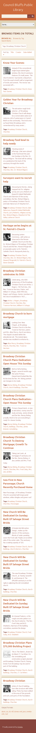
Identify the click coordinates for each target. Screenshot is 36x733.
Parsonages (15, 504)
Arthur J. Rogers (13, 300)
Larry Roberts (14, 212)
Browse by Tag (18, 38)
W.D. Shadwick (13, 634)
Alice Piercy (12, 343)
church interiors (15, 549)
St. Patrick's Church (24, 260)
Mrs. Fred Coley (22, 469)
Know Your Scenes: (13, 62)
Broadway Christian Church (17, 89)
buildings (12, 426)
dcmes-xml (18, 711)
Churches (6, 132)
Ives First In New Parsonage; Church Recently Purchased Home (17, 484)
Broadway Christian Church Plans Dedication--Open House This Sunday (17, 399)
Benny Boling (12, 385)
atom (3, 711)
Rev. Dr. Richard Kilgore (19, 170)
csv (7, 711)
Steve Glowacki (8, 263)
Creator (19, 52)
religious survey (25, 212)
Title (12, 52)
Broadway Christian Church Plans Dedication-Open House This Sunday (17, 360)
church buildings (14, 387)
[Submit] (32, 16)
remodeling (13, 429)
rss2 (6, 714)
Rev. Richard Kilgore (10, 215)
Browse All (7, 38)
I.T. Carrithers (22, 672)
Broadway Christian (14, 680)
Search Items (6, 41)
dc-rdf (11, 711)
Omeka (19, 727)
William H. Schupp (23, 305)
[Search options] (29, 16)
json (24, 711)
